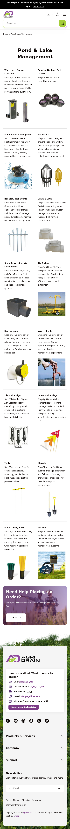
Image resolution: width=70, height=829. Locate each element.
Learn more (38, 6)
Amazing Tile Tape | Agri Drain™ (49, 72)
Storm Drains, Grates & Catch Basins (15, 265)
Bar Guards (43, 135)
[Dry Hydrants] (18, 372)
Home (5, 34)
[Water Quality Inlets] (18, 568)
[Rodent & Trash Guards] (18, 240)
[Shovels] (51, 504)
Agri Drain (27, 812)
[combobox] (35, 23)
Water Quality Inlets (14, 528)
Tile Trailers (43, 263)
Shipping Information (31, 800)
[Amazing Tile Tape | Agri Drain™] (51, 100)
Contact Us (16, 618)
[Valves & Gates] (51, 240)
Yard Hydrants (45, 331)
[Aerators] (51, 565)
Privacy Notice (12, 800)
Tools (7, 463)
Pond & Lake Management (21, 34)
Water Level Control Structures (14, 72)
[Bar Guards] (51, 175)
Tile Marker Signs (12, 395)
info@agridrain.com (30, 696)
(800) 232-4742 (26, 682)
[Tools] (18, 501)
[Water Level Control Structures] (18, 111)
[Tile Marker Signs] (18, 436)
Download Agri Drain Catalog (23, 707)
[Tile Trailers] (51, 304)
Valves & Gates (45, 199)
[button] (57, 14)
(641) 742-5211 (37, 687)
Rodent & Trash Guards (15, 199)
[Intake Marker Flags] (51, 440)
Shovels (42, 463)
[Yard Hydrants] (51, 372)
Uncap (16, 816)
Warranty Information (16, 805)
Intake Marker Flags (47, 395)
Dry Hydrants (11, 331)
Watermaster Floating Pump (18, 135)
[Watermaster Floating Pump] (18, 175)
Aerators (42, 528)
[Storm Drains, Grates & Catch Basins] (18, 308)
